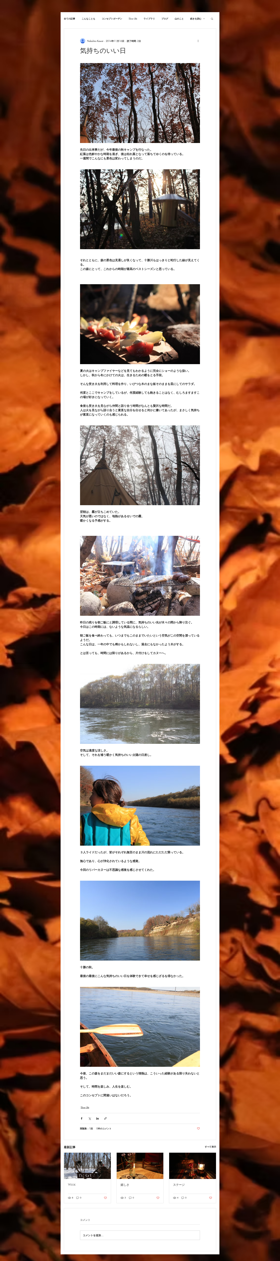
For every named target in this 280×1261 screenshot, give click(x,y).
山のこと (179, 18)
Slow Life (133, 18)
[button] (212, 18)
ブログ (164, 18)
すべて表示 (210, 1146)
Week (72, 1185)
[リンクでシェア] (105, 1118)
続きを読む (196, 18)
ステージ (179, 1185)
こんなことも (88, 18)
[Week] (87, 1166)
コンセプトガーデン (112, 18)
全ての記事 (69, 18)
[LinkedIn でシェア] (97, 1118)
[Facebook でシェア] (81, 1118)
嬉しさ (125, 1185)
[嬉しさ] (140, 1166)
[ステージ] (192, 1166)
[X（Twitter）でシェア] (89, 1118)
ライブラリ (149, 18)
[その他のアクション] (198, 41)
